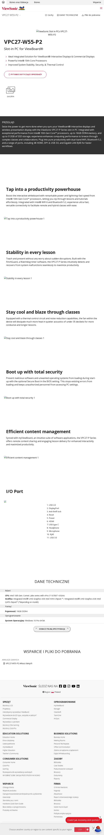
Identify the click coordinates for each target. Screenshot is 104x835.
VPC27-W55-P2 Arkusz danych (19, 663)
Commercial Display (10, 718)
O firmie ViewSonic (61, 787)
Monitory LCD (8, 705)
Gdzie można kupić (61, 807)
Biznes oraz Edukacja (18, 2)
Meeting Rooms (59, 740)
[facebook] (61, 686)
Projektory (6, 709)
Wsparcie (97, 2)
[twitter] (65, 686)
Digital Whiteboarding (62, 753)
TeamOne (57, 715)
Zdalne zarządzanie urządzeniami (66, 750)
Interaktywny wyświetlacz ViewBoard (16, 712)
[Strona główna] (3, 2)
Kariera (56, 810)
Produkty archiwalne (10, 810)
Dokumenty (58, 775)
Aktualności (58, 794)
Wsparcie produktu (9, 790)
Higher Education (9, 750)
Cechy (50, 15)
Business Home (59, 737)
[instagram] (69, 686)
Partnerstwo (58, 817)
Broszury (57, 772)
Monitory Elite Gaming (11, 725)
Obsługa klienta (8, 787)
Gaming (5, 769)
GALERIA (10, 96)
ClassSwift (57, 712)
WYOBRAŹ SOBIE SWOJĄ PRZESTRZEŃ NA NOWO (21, 775)
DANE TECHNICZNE (68, 15)
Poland (57, 692)
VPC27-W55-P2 (10, 15)
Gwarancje (6, 797)
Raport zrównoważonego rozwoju (66, 797)
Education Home (9, 737)
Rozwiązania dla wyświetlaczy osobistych (17, 772)
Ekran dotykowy (8, 740)
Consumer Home (9, 762)
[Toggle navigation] (101, 8)
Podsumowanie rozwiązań (63, 769)
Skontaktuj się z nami (10, 800)
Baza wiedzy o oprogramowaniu (14, 807)
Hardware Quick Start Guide (13, 804)
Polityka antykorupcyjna (62, 813)
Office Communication (62, 747)
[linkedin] (79, 686)
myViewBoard (59, 705)
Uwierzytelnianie (9, 744)
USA (80, 829)
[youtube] (74, 686)
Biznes (37, 2)
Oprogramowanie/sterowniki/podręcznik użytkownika (22, 794)
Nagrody (57, 790)
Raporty (57, 778)
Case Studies (58, 765)
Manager (57, 709)
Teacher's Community (11, 753)
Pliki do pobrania (92, 15)
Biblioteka (57, 762)
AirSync (56, 718)
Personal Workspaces (61, 744)
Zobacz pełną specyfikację (52, 629)
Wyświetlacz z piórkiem (11, 722)
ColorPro (6, 765)
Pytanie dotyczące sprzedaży (26, 74)
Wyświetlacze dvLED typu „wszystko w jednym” (20, 715)
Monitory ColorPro (9, 728)
